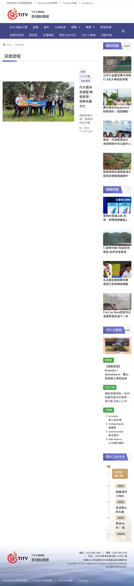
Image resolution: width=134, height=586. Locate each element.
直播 (35, 27)
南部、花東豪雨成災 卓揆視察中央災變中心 (117, 141)
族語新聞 (105, 27)
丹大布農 (85, 76)
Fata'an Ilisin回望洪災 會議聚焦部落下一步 (117, 314)
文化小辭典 (89, 35)
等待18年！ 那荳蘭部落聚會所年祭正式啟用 (122, 526)
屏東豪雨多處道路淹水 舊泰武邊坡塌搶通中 (117, 174)
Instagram (87, 3)
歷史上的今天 (67, 35)
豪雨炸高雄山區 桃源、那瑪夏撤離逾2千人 (116, 220)
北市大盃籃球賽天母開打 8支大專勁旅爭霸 (117, 77)
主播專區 (48, 35)
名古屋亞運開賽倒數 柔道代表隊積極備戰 (115, 282)
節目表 (33, 35)
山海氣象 (60, 27)
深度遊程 (85, 81)
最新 (46, 27)
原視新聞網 (40, 16)
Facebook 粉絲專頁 (47, 3)
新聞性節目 (17, 35)
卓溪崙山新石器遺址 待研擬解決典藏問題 (122, 510)
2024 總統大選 (18, 27)
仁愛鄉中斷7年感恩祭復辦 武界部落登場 (116, 250)
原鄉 (82, 71)
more (121, 533)
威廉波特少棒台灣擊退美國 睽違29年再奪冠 (121, 494)
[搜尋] (123, 31)
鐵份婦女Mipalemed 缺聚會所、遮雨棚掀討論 (117, 111)
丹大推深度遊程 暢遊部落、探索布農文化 (86, 96)
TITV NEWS (37, 12)
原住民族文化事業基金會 (19, 3)
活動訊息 (106, 35)
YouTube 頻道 (70, 3)
